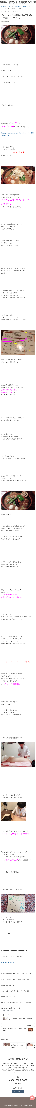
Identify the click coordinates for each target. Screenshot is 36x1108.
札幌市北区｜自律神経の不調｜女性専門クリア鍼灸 (20, 1105)
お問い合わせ (18, 1091)
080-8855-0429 (18, 1080)
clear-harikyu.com (7, 962)
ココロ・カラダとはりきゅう (9, 11)
